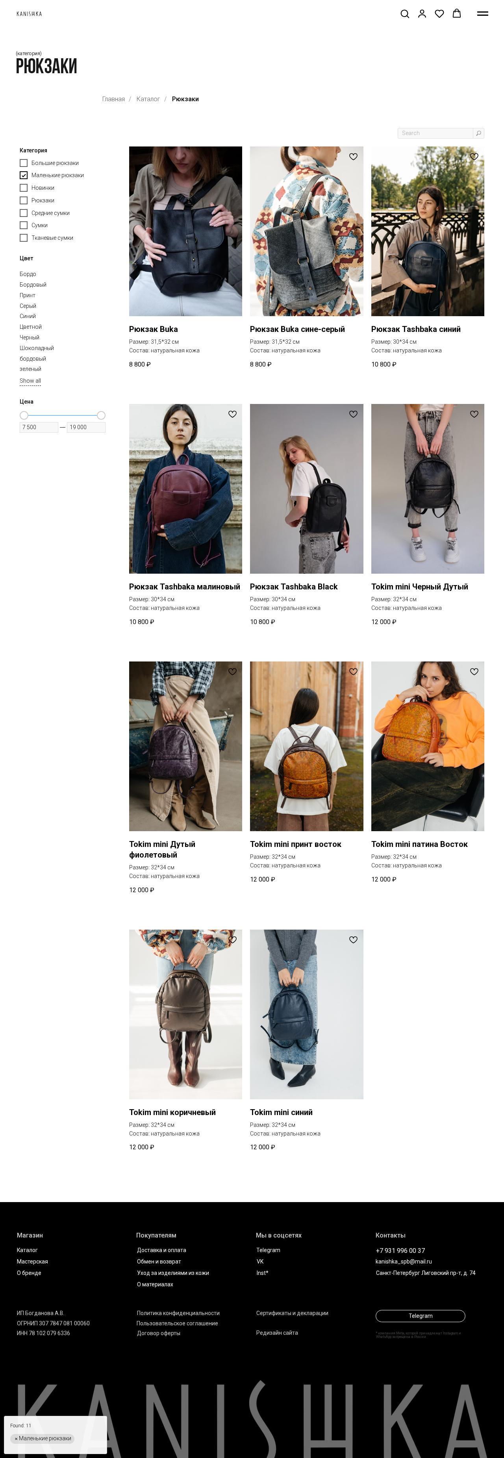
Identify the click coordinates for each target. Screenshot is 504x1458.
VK (260, 1261)
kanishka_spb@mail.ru (404, 1261)
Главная (113, 99)
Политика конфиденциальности (178, 1313)
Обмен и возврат (159, 1261)
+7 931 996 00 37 (400, 1250)
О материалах (155, 1284)
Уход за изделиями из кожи (173, 1273)
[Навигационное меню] (482, 13)
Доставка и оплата (161, 1250)
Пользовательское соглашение (177, 1323)
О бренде (29, 1273)
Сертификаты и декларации (292, 1313)
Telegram (268, 1250)
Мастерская (32, 1261)
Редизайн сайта (277, 1333)
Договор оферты (158, 1333)
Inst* (263, 1273)
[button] (405, 13)
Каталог (148, 99)
